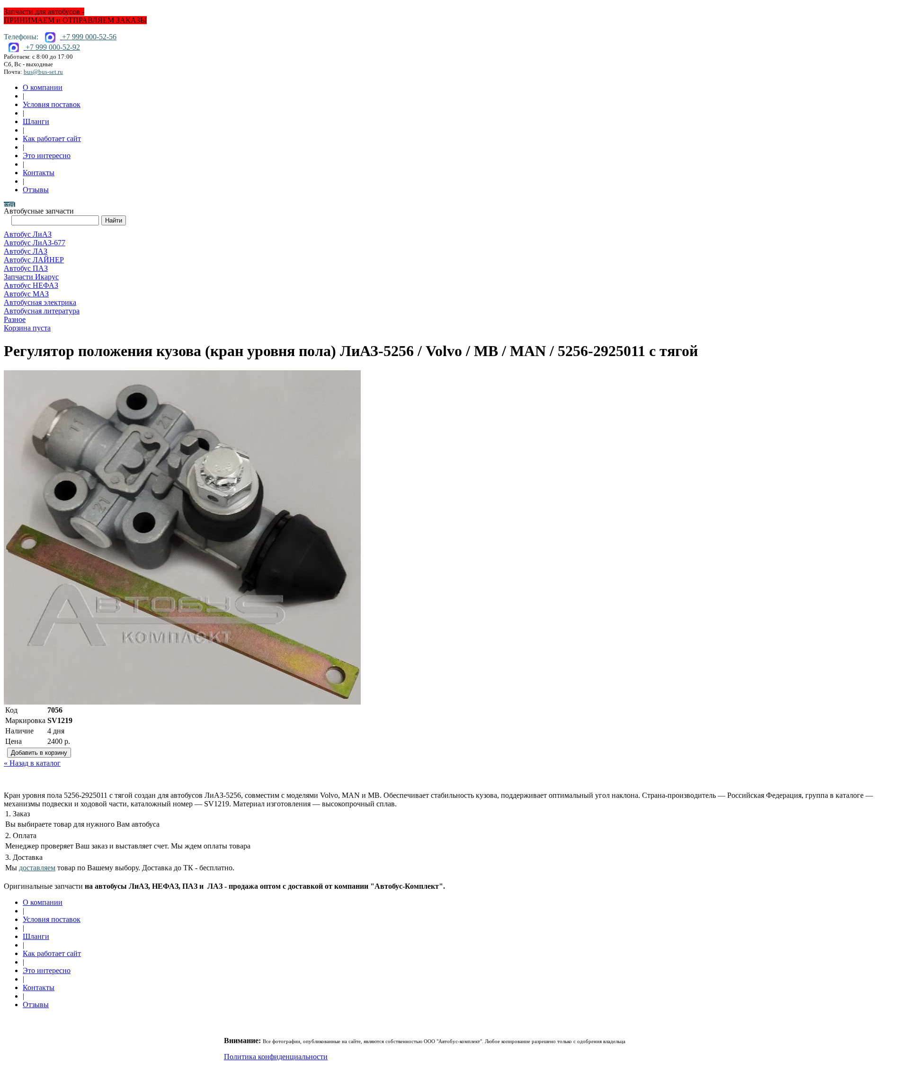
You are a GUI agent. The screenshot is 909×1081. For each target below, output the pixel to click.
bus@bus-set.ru (43, 71)
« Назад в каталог (32, 763)
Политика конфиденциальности (276, 1057)
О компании (42, 87)
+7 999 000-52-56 (89, 37)
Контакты (38, 173)
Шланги (36, 121)
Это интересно (47, 156)
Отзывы (36, 190)
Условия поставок (51, 104)
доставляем (37, 868)
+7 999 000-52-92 (53, 47)
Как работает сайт (52, 138)
